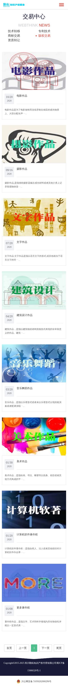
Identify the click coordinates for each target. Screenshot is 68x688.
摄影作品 (22, 168)
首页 (9, 648)
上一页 (23, 648)
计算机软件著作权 (27, 534)
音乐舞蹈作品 (24, 388)
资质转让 (14, 40)
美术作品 (22, 461)
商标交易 (14, 35)
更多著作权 (23, 607)
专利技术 (44, 31)
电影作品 (22, 95)
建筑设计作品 (24, 315)
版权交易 (44, 35)
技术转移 (14, 31)
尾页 (59, 648)
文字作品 (22, 241)
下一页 (45, 648)
